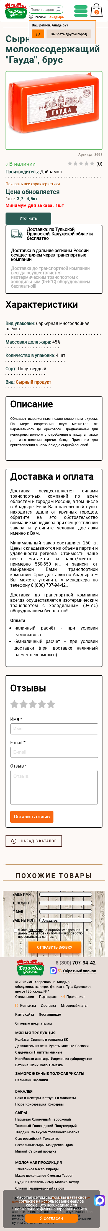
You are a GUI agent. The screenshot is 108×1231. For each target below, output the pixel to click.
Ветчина (21, 1065)
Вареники (40, 1080)
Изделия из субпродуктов (71, 1058)
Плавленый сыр (41, 1182)
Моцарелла (54, 1145)
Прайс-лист (75, 996)
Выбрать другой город (69, 34)
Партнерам (47, 996)
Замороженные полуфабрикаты (49, 1073)
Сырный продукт (33, 382)
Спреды (52, 1169)
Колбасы (22, 1039)
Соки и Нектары (28, 1098)
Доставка (48, 1005)
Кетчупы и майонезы (59, 1098)
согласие (36, 929)
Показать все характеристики (33, 184)
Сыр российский (28, 1138)
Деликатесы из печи (31, 1045)
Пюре (19, 1104)
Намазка (56, 1065)
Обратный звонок (79, 971)
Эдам (69, 1145)
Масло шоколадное (30, 1175)
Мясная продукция (35, 1032)
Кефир (74, 1182)
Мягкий (21, 1151)
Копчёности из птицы (32, 1058)
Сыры (21, 1112)
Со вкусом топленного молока (55, 1132)
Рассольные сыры (30, 1145)
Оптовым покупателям (33, 1023)
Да (38, 34)
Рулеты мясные (61, 1045)
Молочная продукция (38, 1162)
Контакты (28, 1005)
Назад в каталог (38, 840)
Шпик (34, 1065)
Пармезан (23, 1119)
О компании (24, 996)
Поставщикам (50, 1014)
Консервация (35, 1104)
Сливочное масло (31, 1169)
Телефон (20, 903)
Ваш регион (23, 920)
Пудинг (21, 1182)
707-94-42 (76, 962)
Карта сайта (24, 1014)
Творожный (61, 1119)
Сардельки (24, 1052)
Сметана (54, 1175)
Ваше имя (21, 894)
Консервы (56, 1104)
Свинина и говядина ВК (49, 1039)
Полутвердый (66, 1125)
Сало (44, 1065)
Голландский (42, 1125)
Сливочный (41, 1119)
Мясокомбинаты (74, 1005)
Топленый (23, 1125)
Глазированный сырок (46, 1188)
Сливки (21, 1188)
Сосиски (82, 1045)
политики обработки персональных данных (51, 935)
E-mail (18, 911)
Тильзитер (51, 1138)
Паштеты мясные (48, 1052)
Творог (67, 1175)
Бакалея (23, 1091)
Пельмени (23, 1080)
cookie (31, 1205)
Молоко (61, 1182)
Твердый (22, 1132)
